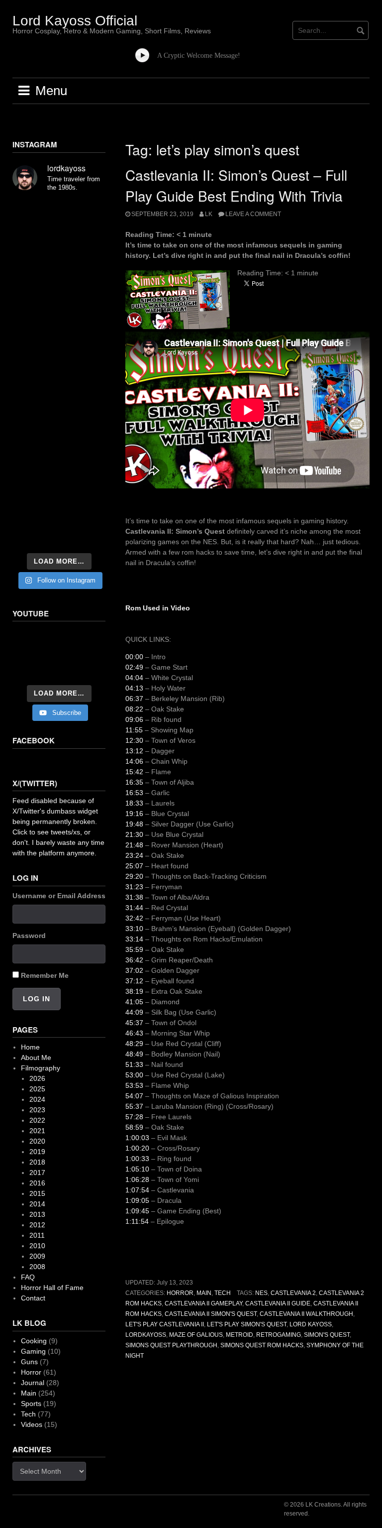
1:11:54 (137, 1221)
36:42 (134, 960)
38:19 (134, 991)
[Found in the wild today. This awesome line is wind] (84, 300)
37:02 (134, 970)
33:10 (134, 929)
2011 (37, 1235)
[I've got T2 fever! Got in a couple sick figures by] (34, 502)
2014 (37, 1204)
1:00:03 (137, 1138)
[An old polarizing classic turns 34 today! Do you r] (84, 443)
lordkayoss (145, 1334)
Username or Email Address (58, 896)
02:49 (134, 667)
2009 (37, 1256)
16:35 (134, 782)
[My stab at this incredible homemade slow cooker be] (34, 443)
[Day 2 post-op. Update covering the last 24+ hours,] (84, 330)
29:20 (134, 876)
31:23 (134, 887)
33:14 (134, 939)
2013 (37, 1214)
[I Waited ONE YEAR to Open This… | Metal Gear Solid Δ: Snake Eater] (58, 654)
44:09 (134, 1012)
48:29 (134, 1044)
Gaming (33, 1351)
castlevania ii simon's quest (211, 1313)
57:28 (134, 1117)
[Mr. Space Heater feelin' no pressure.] (34, 532)
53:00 (134, 1075)
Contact (33, 1298)
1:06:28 (137, 1179)
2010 (37, 1246)
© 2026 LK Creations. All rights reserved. (325, 1509)
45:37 (134, 1023)
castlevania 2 (293, 1293)
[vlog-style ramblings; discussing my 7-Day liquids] (34, 243)
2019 (37, 1152)
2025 (37, 1089)
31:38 (134, 897)
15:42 (134, 772)
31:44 (134, 908)
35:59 (134, 949)
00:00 (134, 657)
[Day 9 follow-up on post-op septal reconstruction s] (34, 357)
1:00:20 (137, 1148)
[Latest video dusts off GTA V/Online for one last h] (84, 413)
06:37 (134, 699)
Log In (36, 999)
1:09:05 (137, 1200)
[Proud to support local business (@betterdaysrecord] (34, 473)
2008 (37, 1267)
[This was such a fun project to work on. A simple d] (34, 300)
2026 (37, 1078)
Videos (31, 1424)
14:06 (134, 761)
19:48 (134, 824)
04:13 (134, 688)
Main (203, 1293)
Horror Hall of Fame (52, 1288)
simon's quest (327, 1334)
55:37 (134, 1106)
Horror (180, 1293)
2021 (37, 1131)
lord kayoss (310, 1324)
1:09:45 (137, 1211)
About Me (36, 1057)
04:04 (134, 678)
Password (29, 936)
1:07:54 (137, 1190)
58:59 (134, 1127)
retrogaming (278, 1334)
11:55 (134, 730)
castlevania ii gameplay (203, 1303)
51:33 (134, 1064)
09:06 (134, 719)
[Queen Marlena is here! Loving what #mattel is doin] (84, 473)
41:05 (134, 1002)
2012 (37, 1225)
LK (208, 214)
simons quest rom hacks (261, 1345)
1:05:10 (137, 1169)
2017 (37, 1172)
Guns (29, 1362)
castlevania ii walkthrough (306, 1313)
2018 (37, 1162)
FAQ (28, 1277)
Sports (31, 1404)
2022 (37, 1120)
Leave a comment (253, 214)
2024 (37, 1099)
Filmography (40, 1068)
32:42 (134, 918)
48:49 (134, 1054)
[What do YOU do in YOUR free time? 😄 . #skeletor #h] (84, 502)
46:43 (134, 1033)
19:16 (134, 814)
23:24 (134, 855)
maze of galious (196, 1334)
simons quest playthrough (171, 1345)
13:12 (134, 751)
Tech (222, 1293)
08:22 (134, 709)
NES (261, 1293)
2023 (37, 1110)
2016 (37, 1183)
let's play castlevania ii (164, 1324)
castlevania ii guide (277, 1303)
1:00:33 (137, 1159)
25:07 (134, 866)
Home (30, 1047)
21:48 (134, 845)
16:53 (134, 793)
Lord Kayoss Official (74, 20)
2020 (37, 1141)
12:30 (134, 740)
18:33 (134, 803)
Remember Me (45, 975)
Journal (32, 1383)
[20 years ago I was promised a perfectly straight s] (34, 413)
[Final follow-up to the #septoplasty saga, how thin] (84, 243)
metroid (239, 1334)
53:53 (134, 1085)
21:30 (134, 834)
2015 (37, 1193)
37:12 (134, 981)
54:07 (134, 1096)
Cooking (34, 1341)
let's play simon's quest (246, 1324)
